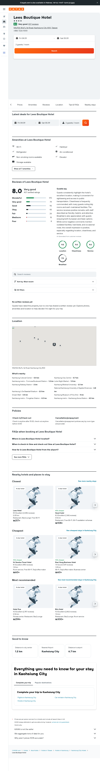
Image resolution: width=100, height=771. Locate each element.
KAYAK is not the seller (24, 729)
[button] (97, 2)
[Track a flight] (4, 38)
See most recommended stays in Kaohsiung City (77, 580)
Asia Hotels (34, 750)
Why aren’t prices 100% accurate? (29, 738)
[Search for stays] (4, 21)
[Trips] (4, 45)
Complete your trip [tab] (23, 683)
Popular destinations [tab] (43, 683)
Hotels (26, 750)
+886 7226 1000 (20, 30)
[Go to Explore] (4, 33)
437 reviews (33, 24)
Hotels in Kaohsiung (61, 750)
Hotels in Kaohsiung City (27, 701)
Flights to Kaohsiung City (27, 697)
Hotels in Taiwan (46, 750)
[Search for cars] (4, 26)
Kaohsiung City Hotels (78, 750)
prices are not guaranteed (60, 722)
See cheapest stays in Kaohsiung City (81, 530)
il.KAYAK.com (16, 750)
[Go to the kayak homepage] (16, 9)
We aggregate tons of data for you (29, 733)
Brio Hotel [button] (59, 609)
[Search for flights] (4, 16)
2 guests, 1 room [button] (22, 44)
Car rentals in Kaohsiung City (65, 697)
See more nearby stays (87, 481)
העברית (72, 3)
